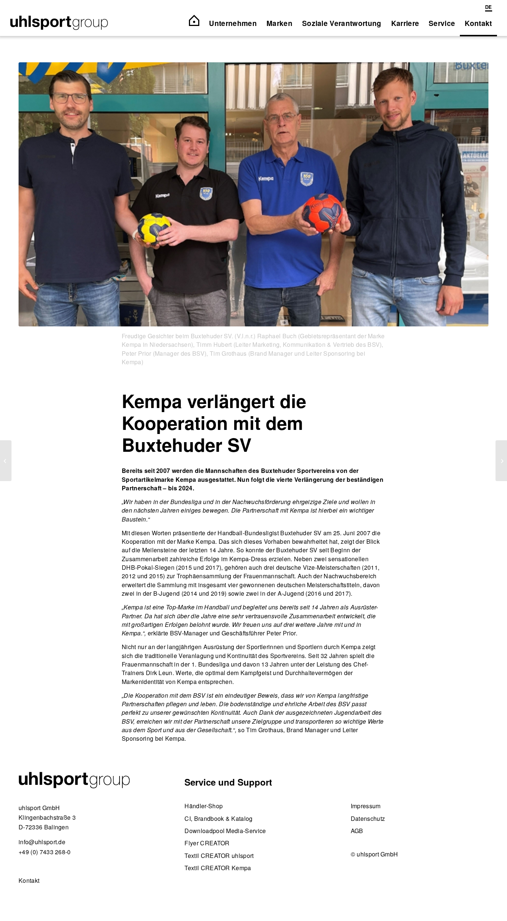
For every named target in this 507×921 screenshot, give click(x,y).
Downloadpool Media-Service (225, 830)
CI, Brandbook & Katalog (218, 818)
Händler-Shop (203, 806)
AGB (357, 830)
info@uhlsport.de (42, 842)
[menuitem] (486, 7)
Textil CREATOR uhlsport (219, 855)
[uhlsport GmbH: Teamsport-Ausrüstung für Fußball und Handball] (59, 23)
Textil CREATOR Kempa (217, 868)
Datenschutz (368, 818)
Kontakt (29, 880)
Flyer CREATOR (206, 843)
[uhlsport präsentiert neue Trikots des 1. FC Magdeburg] (501, 460)
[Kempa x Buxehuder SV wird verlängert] (253, 194)
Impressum (366, 806)
